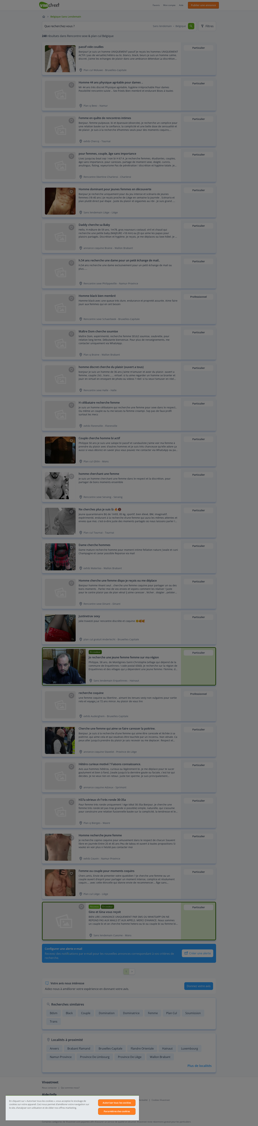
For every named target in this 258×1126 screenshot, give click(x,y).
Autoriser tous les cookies (117, 1102)
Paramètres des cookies (117, 1111)
